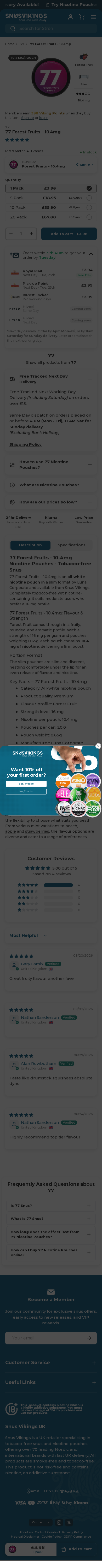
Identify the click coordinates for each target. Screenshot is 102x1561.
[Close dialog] (98, 746)
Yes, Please (26, 783)
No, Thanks (26, 791)
